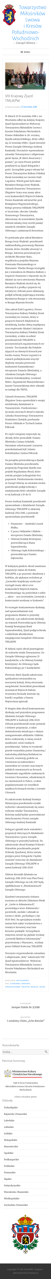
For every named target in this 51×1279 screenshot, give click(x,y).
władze (34, 987)
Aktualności (22, 980)
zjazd (42, 987)
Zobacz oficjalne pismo (25, 1097)
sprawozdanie (12, 987)
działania (15, 984)
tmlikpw (25, 987)
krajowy (26, 984)
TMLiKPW (28, 1269)
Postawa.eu (33, 1273)
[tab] (25, 1107)
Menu (27, 52)
